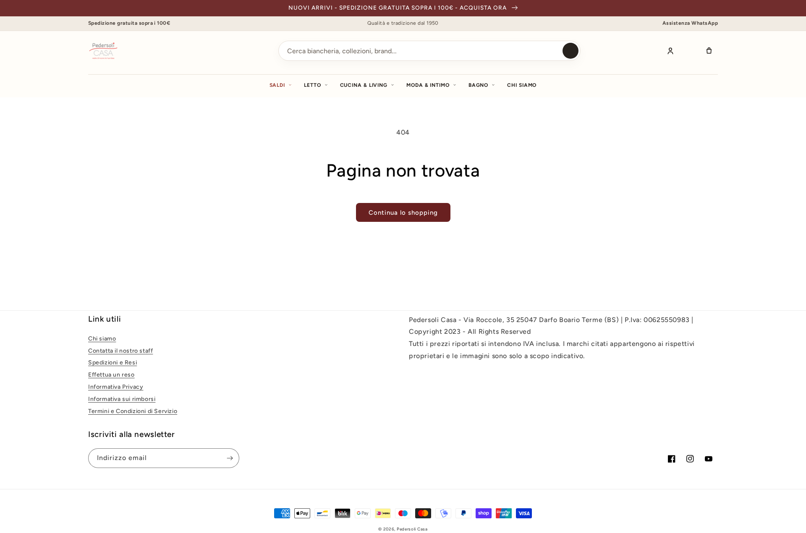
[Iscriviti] (229, 458)
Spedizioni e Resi (112, 362)
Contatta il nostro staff (120, 350)
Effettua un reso (111, 374)
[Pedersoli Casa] (103, 51)
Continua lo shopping (403, 212)
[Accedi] (670, 51)
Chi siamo (521, 85)
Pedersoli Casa (412, 529)
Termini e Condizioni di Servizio (132, 411)
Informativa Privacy (115, 386)
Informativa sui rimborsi (121, 399)
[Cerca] (570, 51)
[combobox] (429, 51)
